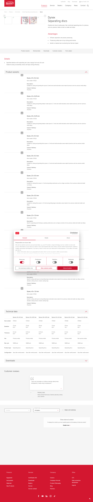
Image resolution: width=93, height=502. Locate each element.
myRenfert (63, 1)
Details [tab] (46, 237)
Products (44, 5)
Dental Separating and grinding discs (30, 12)
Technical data (36, 51)
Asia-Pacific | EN (85, 1)
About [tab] (68, 237)
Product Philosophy (55, 483)
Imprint (74, 485)
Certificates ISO (32, 477)
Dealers (59, 5)
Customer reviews (57, 51)
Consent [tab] (25, 237)
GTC (73, 477)
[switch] (38, 262)
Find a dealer (68, 51)
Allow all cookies (67, 268)
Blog (69, 1)
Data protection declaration (76, 481)
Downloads (74, 1)
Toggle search (88, 6)
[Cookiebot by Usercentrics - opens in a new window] (71, 233)
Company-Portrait (55, 480)
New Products (10, 486)
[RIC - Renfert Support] (90, 499)
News (76, 5)
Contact (83, 5)
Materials (9, 483)
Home (5, 12)
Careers (52, 477)
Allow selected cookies (46, 268)
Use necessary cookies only (26, 268)
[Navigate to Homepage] (14, 3)
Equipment (9, 477)
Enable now (66, 425)
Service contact (32, 488)
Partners (52, 488)
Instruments (17, 12)
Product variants (25, 51)
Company (68, 5)
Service (52, 5)
